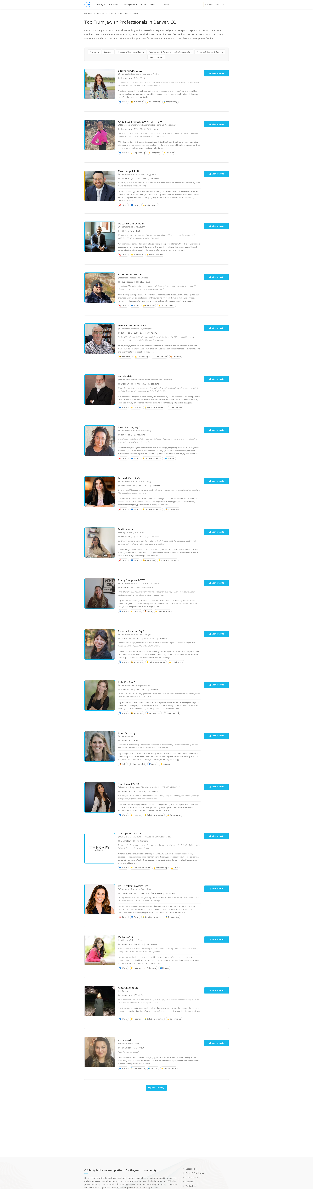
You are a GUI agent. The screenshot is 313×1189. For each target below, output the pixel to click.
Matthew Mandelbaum (131, 223)
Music (153, 4)
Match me (113, 4)
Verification (190, 1186)
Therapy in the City (129, 833)
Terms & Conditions (194, 1173)
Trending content (129, 4)
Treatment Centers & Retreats (209, 52)
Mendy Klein (125, 376)
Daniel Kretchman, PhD (132, 325)
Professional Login (215, 4)
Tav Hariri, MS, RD (128, 784)
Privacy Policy (191, 1177)
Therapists (94, 52)
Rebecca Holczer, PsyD (131, 631)
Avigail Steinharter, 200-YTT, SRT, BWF (140, 121)
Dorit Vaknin (125, 529)
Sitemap (189, 1181)
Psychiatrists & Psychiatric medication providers (170, 52)
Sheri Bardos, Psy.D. (129, 427)
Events (144, 4)
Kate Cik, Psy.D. (127, 682)
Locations (112, 13)
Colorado (124, 13)
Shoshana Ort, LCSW (130, 70)
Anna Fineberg (126, 733)
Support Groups (156, 57)
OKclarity (88, 13)
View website (218, 73)
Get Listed (190, 1168)
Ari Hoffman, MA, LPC (130, 274)
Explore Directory (156, 1087)
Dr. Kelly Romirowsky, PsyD (133, 886)
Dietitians (108, 52)
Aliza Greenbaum (128, 988)
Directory (99, 4)
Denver (135, 13)
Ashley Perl (124, 1040)
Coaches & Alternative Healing (130, 52)
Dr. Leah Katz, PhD (129, 478)
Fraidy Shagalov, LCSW (131, 580)
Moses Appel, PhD (128, 171)
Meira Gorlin (125, 937)
